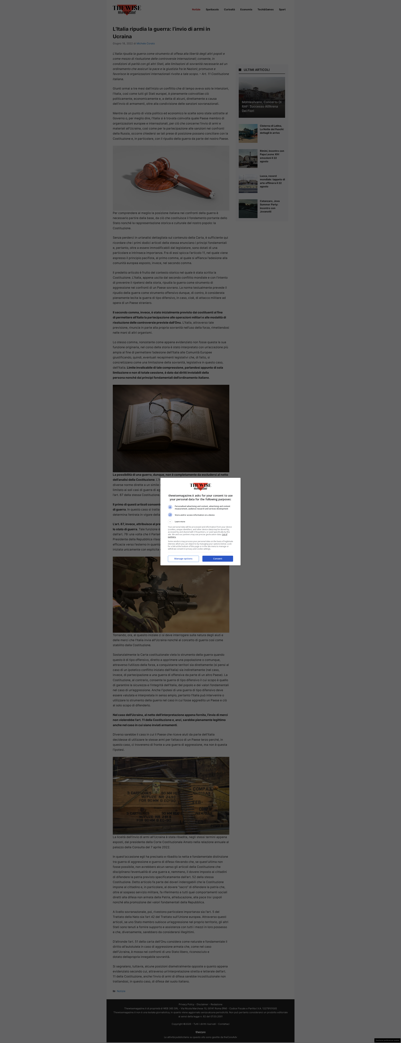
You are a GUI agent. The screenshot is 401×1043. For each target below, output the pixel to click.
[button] (200, 521)
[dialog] (200, 521)
